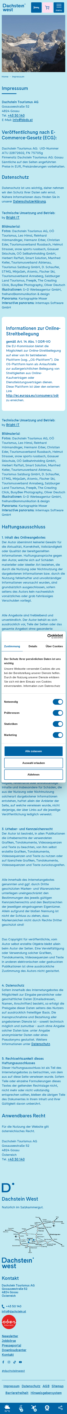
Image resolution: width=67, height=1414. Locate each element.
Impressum (18, 76)
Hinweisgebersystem (46, 1393)
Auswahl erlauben (33, 762)
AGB (46, 1386)
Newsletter (10, 1336)
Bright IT (12, 217)
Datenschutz (31, 1386)
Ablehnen (33, 774)
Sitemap (58, 1386)
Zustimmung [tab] (12, 646)
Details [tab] (33, 646)
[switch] (58, 713)
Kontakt (8, 1355)
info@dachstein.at (14, 1311)
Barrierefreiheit (16, 1393)
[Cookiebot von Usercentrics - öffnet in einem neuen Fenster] (48, 636)
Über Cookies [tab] (54, 646)
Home (5, 76)
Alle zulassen (33, 751)
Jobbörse (9, 1341)
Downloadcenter (14, 1350)
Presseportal (11, 1345)
